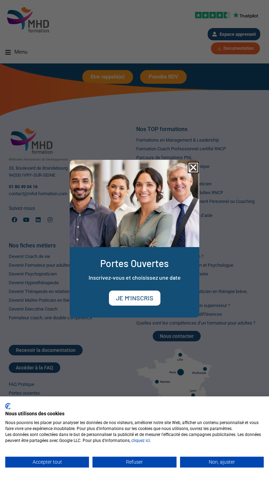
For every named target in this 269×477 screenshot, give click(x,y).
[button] (193, 167)
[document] (134, 238)
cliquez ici (140, 440)
